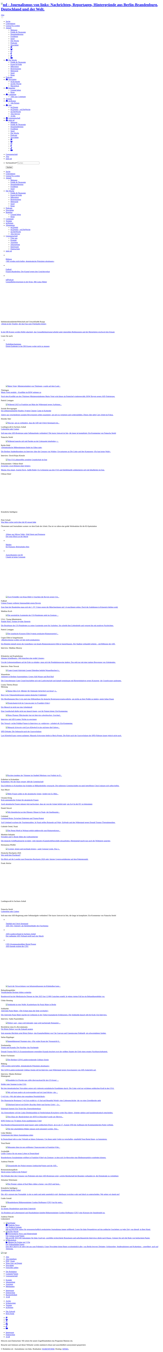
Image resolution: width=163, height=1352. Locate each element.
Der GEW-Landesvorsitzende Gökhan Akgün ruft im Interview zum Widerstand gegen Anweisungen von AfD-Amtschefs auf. (48, 1070)
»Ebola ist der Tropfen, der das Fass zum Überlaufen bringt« (23, 324)
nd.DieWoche (16, 112)
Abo (2, 15)
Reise (13, 75)
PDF (7, 1261)
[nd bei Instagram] (11, 51)
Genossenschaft (12, 154)
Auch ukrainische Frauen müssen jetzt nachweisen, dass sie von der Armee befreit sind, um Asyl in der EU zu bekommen (46, 804)
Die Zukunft (10, 1311)
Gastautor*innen (12, 1274)
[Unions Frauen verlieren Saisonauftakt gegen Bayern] (32, 597)
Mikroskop (15, 67)
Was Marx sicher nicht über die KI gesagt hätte (18, 522)
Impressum (10, 1290)
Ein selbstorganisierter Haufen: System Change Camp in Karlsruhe (26, 411)
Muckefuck (15, 86)
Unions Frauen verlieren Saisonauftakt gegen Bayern (21, 603)
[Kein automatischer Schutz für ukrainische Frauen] (32, 794)
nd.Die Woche (16, 84)
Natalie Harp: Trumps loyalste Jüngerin (15, 621)
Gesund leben (16, 90)
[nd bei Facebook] (11, 54)
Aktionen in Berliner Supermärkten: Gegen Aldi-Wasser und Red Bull (27, 677)
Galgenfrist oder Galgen (10, 429)
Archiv (8, 1301)
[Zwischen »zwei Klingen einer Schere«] (26, 460)
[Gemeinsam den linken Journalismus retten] (32, 1129)
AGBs (13, 116)
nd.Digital (14, 107)
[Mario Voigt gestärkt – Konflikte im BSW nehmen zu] (33, 386)
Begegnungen (16, 69)
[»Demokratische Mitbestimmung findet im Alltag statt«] (32, 441)
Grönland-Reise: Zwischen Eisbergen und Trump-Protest (22, 818)
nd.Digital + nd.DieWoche (20, 109)
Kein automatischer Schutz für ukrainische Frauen (20, 800)
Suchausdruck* (11, 163)
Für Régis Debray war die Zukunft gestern (17, 1029)
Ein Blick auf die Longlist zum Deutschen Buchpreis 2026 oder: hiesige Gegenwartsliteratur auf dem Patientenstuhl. (44, 859)
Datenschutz (10, 1293)
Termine (9, 99)
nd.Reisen (9, 1307)
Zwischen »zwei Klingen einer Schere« (16, 466)
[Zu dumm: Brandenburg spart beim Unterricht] (34, 1202)
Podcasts (14, 43)
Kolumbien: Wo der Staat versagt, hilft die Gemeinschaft (22, 782)
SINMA (65, 1349)
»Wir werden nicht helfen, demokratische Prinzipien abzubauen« (25, 1066)
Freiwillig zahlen (12, 1268)
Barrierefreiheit (11, 1295)
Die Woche (15, 41)
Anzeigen (9, 1284)
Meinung (14, 30)
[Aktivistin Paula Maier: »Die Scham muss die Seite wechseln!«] (31, 1005)
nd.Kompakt (15, 82)
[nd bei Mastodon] (11, 47)
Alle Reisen (15, 103)
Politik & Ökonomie (18, 32)
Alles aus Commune (18, 97)
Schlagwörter (11, 1303)
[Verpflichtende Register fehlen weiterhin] (33, 986)
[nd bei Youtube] (12, 58)
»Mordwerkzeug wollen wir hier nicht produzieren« (20, 640)
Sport (13, 39)
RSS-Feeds (10, 1314)
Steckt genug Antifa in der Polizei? (14, 1172)
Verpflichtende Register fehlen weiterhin (16, 992)
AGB (8, 1297)
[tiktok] (11, 148)
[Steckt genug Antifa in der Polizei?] (32, 1166)
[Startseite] (81, 7)
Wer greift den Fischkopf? (11, 855)
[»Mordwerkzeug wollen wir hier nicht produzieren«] (32, 634)
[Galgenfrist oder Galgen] (32, 423)
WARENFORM (48, 1349)
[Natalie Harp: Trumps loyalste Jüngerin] (32, 615)
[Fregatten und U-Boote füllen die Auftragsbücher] (33, 831)
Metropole (14, 71)
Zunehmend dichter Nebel (11, 1190)
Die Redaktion (11, 1272)
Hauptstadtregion (17, 34)
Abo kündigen (11, 1259)
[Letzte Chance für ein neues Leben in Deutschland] (33, 1147)
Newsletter (15, 45)
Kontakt (9, 1280)
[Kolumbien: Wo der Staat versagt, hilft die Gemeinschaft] (34, 775)
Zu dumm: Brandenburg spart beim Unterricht (18, 1209)
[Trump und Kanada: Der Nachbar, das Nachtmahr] (33, 1041)
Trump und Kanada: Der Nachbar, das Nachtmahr (20, 1047)
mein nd (9, 159)
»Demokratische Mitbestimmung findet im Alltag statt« (21, 447)
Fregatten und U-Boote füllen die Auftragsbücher (19, 837)
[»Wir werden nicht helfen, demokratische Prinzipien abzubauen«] (27, 1060)
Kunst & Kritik (16, 64)
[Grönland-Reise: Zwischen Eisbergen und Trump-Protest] (33, 812)
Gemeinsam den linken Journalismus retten (17, 1135)
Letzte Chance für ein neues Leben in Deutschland (20, 1153)
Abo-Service (15, 114)
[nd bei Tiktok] (11, 56)
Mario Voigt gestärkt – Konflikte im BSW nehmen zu (21, 392)
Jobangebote (10, 1282)
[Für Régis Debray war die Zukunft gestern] (33, 1023)
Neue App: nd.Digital (14, 1263)
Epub (13, 1261)
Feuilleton (14, 36)
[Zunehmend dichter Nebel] (33, 1184)
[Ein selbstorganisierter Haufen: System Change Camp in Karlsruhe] (34, 404)
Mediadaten (10, 1286)
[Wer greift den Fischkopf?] (33, 849)
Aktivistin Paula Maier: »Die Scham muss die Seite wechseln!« (24, 1011)
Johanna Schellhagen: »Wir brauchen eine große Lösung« (22, 658)
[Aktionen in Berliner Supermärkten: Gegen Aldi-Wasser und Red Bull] (33, 670)
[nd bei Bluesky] (11, 49)
